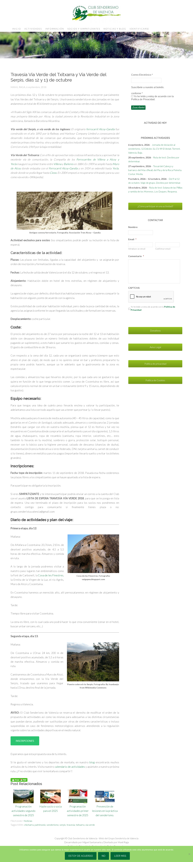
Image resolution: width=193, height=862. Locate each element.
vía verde (90, 824)
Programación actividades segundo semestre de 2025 (23, 811)
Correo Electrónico (142, 75)
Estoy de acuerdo (80, 855)
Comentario (136, 256)
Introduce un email (136, 249)
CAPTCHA (134, 287)
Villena (57, 164)
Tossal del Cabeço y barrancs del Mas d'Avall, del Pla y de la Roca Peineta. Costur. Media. (155, 170)
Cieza (53, 172)
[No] (189, 854)
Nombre (133, 227)
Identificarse (139, 28)
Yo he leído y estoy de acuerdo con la (153, 308)
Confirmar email (163, 249)
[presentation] (151, 297)
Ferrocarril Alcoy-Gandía (63, 168)
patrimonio (40, 824)
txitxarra (80, 824)
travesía (71, 824)
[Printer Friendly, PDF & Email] (19, 779)
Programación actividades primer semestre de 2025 (78, 811)
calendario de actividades (70, 766)
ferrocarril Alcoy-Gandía (100, 129)
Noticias (28, 820)
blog (92, 762)
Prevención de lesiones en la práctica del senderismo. (105, 811)
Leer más (120, 855)
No (103, 855)
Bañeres (68, 164)
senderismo (53, 824)
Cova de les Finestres (50, 575)
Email (132, 239)
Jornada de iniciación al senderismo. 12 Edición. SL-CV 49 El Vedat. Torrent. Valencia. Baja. (154, 148)
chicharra (29, 824)
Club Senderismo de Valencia (96, 14)
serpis (63, 824)
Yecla (115, 168)
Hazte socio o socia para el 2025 (50, 808)
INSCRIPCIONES (25, 741)
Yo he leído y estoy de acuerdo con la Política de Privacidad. (152, 98)
